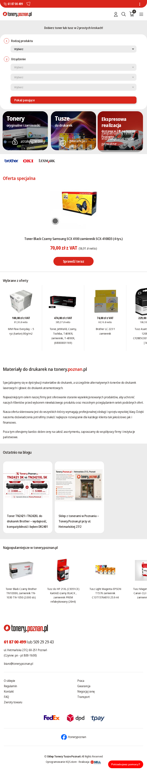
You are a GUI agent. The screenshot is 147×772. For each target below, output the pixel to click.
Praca (80, 681)
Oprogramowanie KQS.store (61, 762)
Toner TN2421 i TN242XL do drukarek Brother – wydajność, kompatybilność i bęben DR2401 (27, 521)
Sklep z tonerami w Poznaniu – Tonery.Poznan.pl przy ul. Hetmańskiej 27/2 (79, 521)
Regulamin (10, 686)
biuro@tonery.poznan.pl (18, 663)
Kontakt (9, 691)
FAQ (6, 697)
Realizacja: (84, 762)
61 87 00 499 (15, 4)
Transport (83, 697)
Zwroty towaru (13, 702)
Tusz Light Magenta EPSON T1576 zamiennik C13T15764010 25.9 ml (105, 593)
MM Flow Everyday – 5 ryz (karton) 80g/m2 (21, 331)
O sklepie (9, 681)
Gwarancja (83, 686)
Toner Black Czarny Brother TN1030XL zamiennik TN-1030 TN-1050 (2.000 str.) (21, 593)
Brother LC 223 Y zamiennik (105, 331)
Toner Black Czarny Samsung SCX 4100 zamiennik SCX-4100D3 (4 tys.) (73, 238)
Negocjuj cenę (86, 691)
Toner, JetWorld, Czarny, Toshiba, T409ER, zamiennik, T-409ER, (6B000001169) (63, 336)
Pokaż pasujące (24, 100)
